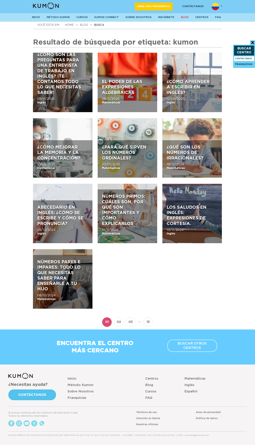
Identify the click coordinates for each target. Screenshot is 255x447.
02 (119, 322)
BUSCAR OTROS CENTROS (192, 346)
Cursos (82, 17)
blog (84, 25)
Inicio (71, 378)
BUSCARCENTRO (244, 50)
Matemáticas (194, 378)
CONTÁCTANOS (193, 6)
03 (131, 322)
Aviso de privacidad (208, 412)
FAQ (148, 398)
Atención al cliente (148, 418)
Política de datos (207, 418)
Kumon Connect (106, 17)
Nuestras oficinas (147, 424)
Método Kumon (58, 17)
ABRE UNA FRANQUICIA (153, 6)
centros (202, 17)
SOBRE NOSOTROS (138, 17)
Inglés (189, 385)
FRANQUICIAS (244, 64)
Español (190, 391)
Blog (185, 17)
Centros (151, 378)
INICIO (36, 17)
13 (148, 322)
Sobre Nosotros (80, 391)
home (69, 25)
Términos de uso (146, 412)
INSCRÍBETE (166, 17)
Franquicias (76, 398)
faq (218, 17)
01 (107, 322)
